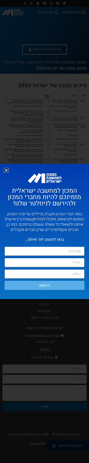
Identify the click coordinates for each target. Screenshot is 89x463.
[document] (44, 231)
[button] (6, 170)
